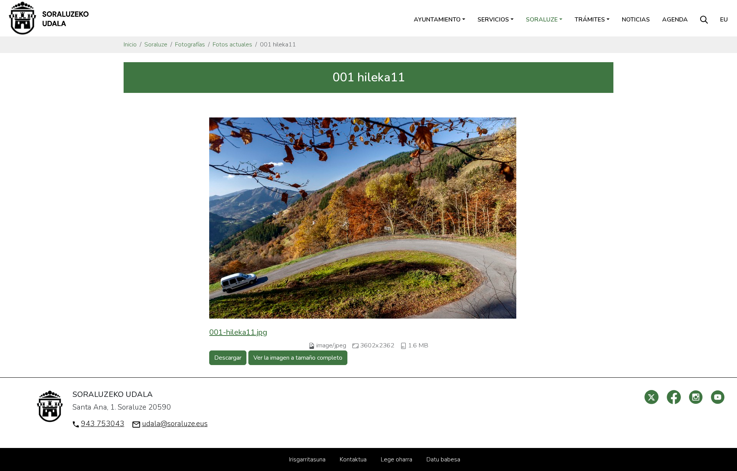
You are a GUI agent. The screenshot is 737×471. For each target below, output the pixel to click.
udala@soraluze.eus (175, 424)
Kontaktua (353, 459)
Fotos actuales (232, 44)
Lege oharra (396, 459)
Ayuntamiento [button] (437, 19)
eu (724, 19)
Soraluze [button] (542, 19)
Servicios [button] (493, 19)
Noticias (636, 19)
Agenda (675, 19)
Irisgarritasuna (307, 459)
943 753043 (102, 424)
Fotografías (190, 44)
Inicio (130, 44)
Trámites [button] (590, 19)
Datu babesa (443, 459)
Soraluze (155, 44)
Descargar (227, 358)
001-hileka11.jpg (238, 332)
